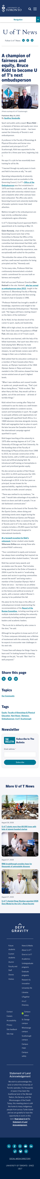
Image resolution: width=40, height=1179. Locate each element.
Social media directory (20, 1158)
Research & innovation (26, 981)
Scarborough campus (26, 1038)
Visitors (11, 979)
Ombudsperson (8, 718)
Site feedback (12, 1029)
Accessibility (11, 1020)
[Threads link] (26, 1151)
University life (27, 988)
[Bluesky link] (21, 1151)
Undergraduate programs (27, 965)
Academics (26, 959)
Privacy (9, 1025)
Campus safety (25, 1054)
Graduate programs (25, 973)
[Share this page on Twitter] (4, 679)
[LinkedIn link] (31, 1146)
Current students (11, 956)
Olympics (25, 715)
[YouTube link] (26, 1146)
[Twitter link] (23, 40)
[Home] (12, 8)
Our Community (8, 696)
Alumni (11, 962)
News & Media (27, 945)
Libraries (25, 992)
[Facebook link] (27, 40)
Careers (9, 1016)
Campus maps (25, 1046)
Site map (10, 1034)
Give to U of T (27, 954)
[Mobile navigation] (35, 9)
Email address (9, 749)
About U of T (26, 950)
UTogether (25, 997)
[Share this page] (16, 679)
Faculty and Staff (12, 968)
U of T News (20, 32)
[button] (29, 9)
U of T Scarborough (23, 718)
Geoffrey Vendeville (12, 118)
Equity (4, 712)
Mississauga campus (26, 1029)
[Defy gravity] (20, 926)
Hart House (15, 715)
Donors (11, 974)
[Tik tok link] (15, 1151)
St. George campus (25, 1021)
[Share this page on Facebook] (10, 679)
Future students (11, 947)
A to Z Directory (25, 1003)
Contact (10, 1011)
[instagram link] (32, 40)
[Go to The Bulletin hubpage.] (9, 740)
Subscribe (20, 762)
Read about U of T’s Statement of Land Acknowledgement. (21, 1122)
